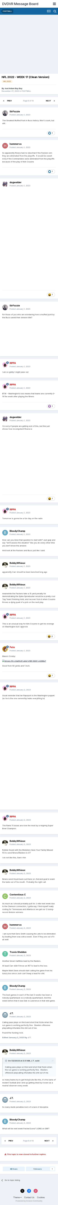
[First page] (4, 101)
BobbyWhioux (17, 563)
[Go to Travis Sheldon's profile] (5, 954)
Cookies (41, 1197)
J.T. (12, 1013)
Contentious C (18, 894)
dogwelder (16, 182)
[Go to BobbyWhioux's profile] (5, 564)
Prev (9, 101)
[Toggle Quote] (6, 1061)
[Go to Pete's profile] (5, 649)
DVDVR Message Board (20, 4)
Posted (20, 115)
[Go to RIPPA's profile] (5, 365)
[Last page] (54, 101)
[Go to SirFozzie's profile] (5, 113)
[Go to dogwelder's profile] (5, 184)
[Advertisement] (29, 45)
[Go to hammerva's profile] (5, 146)
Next (48, 101)
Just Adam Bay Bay (13, 88)
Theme (16, 1197)
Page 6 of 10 (28, 101)
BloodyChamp (17, 531)
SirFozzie (15, 111)
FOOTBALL (26, 91)
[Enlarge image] (24, 661)
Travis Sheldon (18, 952)
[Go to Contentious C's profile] (5, 896)
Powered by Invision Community (29, 1201)
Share (14, 1169)
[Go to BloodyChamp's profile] (5, 532)
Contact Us (29, 1197)
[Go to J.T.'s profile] (5, 1015)
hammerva (16, 143)
